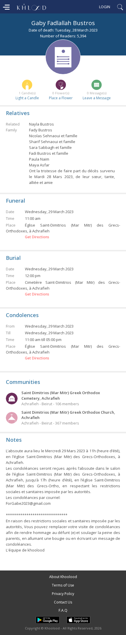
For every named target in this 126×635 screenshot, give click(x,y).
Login (104, 6)
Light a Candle (27, 97)
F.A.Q (63, 610)
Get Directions (37, 237)
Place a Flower (61, 97)
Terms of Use (63, 585)
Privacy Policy (63, 593)
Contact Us (63, 602)
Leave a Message (97, 97)
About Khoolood (63, 576)
